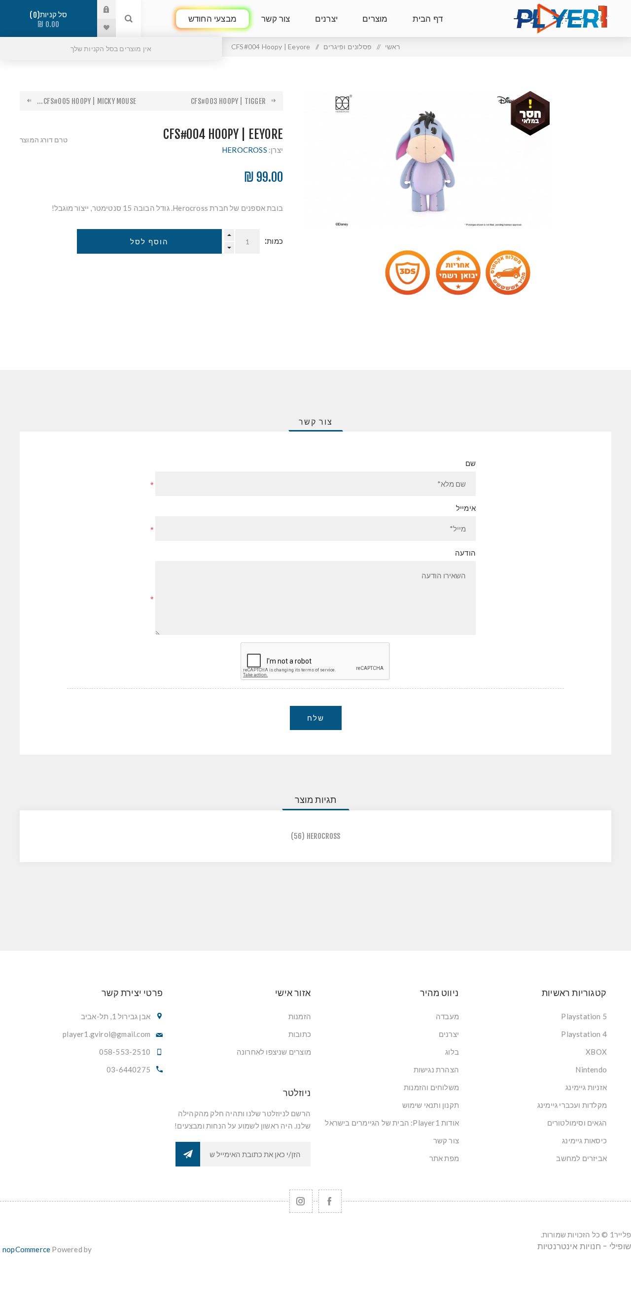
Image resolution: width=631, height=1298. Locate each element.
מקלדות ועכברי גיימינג (572, 1104)
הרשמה (187, 1154)
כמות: (274, 241)
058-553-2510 (124, 1051)
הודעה (465, 553)
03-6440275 (128, 1069)
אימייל (466, 508)
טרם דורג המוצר (44, 139)
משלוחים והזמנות (431, 1087)
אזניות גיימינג (586, 1087)
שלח (315, 718)
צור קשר (446, 1140)
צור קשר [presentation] (316, 422)
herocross (324, 836)
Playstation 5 (584, 1016)
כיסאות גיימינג (584, 1140)
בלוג (452, 1051)
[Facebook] (330, 1201)
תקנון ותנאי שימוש (430, 1104)
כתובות (299, 1034)
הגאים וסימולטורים (577, 1122)
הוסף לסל (149, 241)
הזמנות (299, 1016)
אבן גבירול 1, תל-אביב (115, 1016)
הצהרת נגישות (436, 1069)
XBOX (596, 1051)
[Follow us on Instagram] (301, 1201)
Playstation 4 (584, 1034)
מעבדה (447, 1016)
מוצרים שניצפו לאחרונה (274, 1051)
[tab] (316, 422)
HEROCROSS (244, 149)
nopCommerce (26, 1249)
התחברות (99, 9)
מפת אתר (444, 1158)
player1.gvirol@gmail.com (106, 1034)
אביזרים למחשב (581, 1158)
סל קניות (50, 19)
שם (470, 463)
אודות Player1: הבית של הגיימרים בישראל (392, 1122)
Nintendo (591, 1069)
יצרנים (449, 1034)
